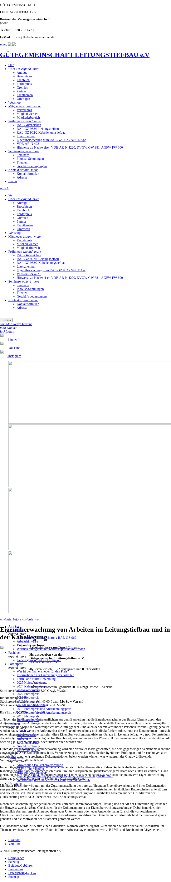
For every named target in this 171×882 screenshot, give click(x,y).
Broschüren (24, 76)
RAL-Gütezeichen (29, 125)
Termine (16, 324)
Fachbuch (23, 80)
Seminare (14, 151)
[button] (12, 181)
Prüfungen (15, 121)
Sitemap (13, 876)
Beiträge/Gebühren (20, 865)
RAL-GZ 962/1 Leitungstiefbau (38, 128)
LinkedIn (14, 339)
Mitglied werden (27, 113)
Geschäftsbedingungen (32, 166)
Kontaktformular (28, 173)
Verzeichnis (24, 110)
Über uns (14, 69)
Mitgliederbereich (28, 117)
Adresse (22, 177)
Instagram (14, 356)
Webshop (14, 102)
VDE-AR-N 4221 (29, 143)
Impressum (15, 869)
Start (11, 65)
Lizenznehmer (26, 136)
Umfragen (23, 98)
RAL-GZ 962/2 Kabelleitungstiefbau (41, 132)
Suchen (6, 320)
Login (7, 331)
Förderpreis (24, 84)
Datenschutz (16, 873)
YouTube (14, 348)
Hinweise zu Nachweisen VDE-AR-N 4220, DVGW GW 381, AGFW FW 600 (70, 147)
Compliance (16, 858)
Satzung (13, 861)
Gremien (22, 87)
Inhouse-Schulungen (30, 158)
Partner (21, 91)
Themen (22, 162)
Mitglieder (15, 106)
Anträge (22, 72)
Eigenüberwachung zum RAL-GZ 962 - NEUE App (51, 140)
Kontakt (14, 170)
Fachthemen (25, 95)
